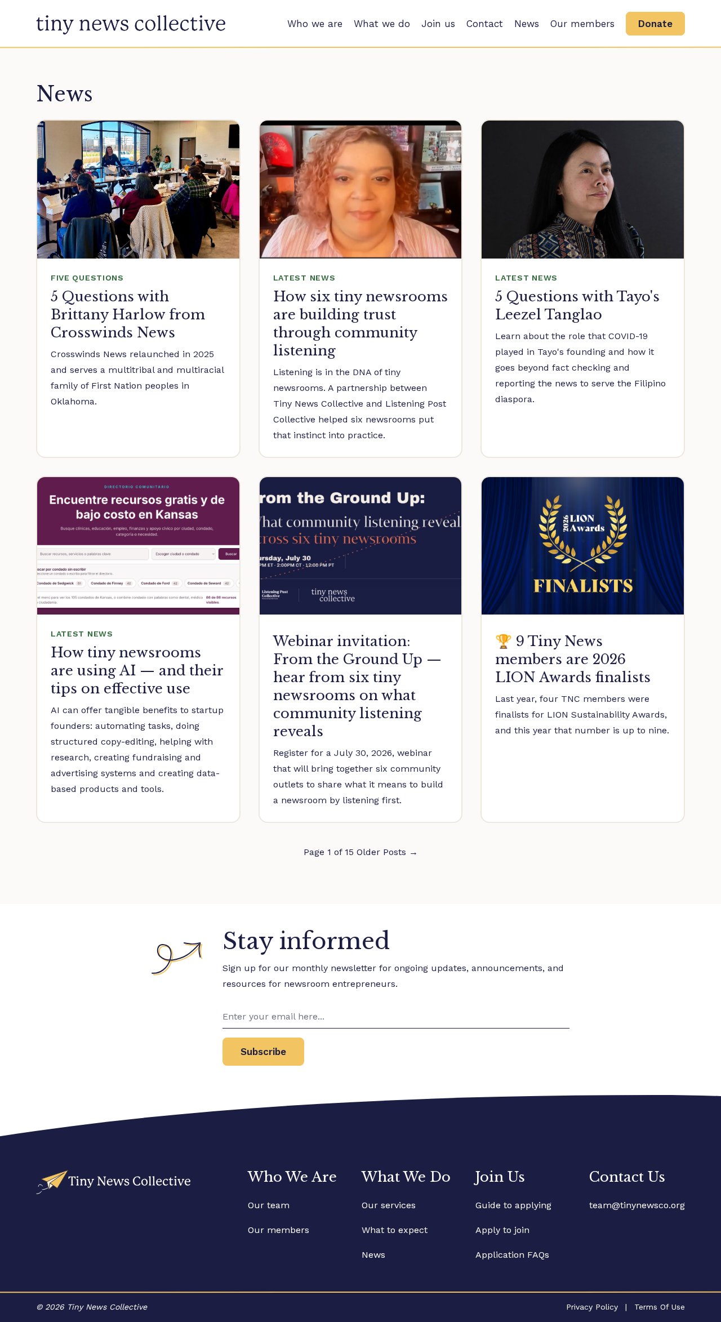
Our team (269, 1205)
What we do (382, 23)
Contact (484, 23)
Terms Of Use (659, 1306)
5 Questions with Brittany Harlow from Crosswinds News (128, 314)
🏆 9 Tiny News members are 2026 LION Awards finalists (573, 659)
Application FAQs (512, 1254)
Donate (655, 23)
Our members (582, 23)
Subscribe (263, 1051)
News (526, 23)
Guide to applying (513, 1205)
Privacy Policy (592, 1306)
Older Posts (387, 852)
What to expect (395, 1230)
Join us (438, 23)
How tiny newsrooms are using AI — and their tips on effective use (137, 670)
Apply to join (502, 1230)
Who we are (314, 23)
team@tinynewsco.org (637, 1205)
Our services (389, 1205)
